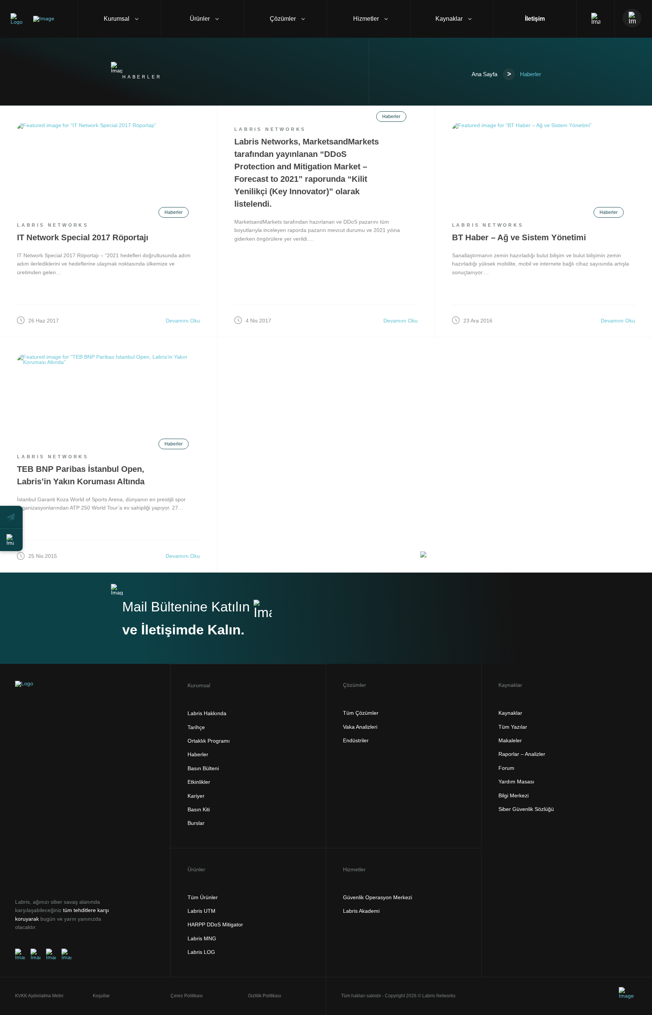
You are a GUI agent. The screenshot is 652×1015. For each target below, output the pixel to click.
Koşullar (101, 995)
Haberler (174, 212)
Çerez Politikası (187, 995)
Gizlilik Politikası (264, 995)
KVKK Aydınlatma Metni (39, 995)
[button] (11, 517)
